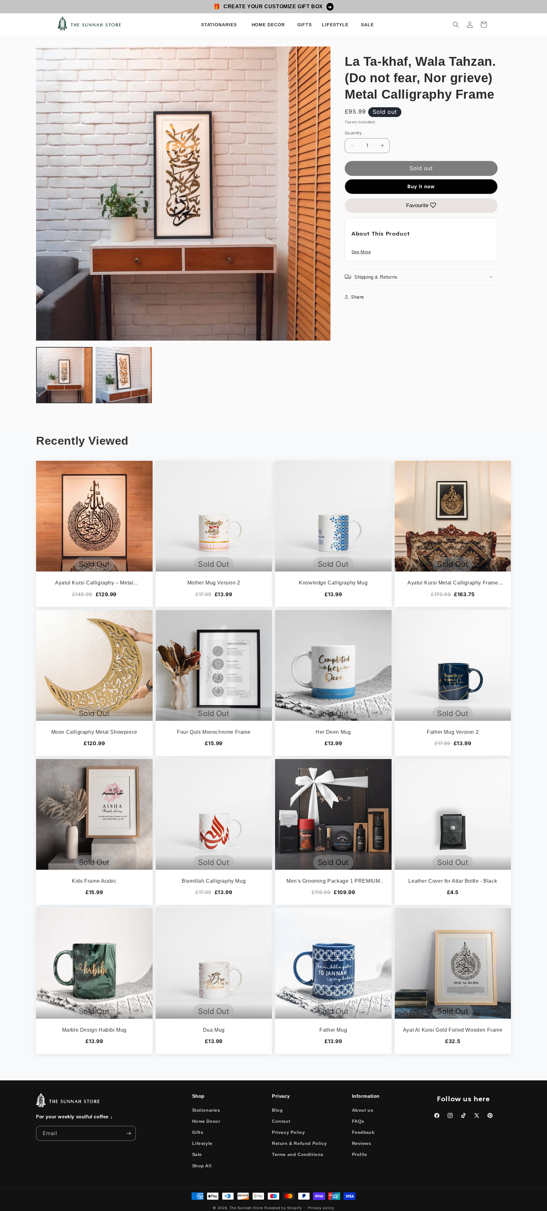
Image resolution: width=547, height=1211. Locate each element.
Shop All (202, 1165)
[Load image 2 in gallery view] (124, 375)
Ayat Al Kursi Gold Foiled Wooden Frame (453, 1030)
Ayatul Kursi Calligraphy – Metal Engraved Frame (94, 583)
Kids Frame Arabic (94, 881)
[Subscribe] (128, 1133)
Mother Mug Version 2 (213, 582)
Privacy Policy (288, 1132)
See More (361, 251)
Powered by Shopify (283, 1208)
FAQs (358, 1121)
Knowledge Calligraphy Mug (333, 582)
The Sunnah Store (246, 1208)
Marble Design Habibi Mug (94, 1030)
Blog (277, 1110)
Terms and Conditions (298, 1154)
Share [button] (357, 297)
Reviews (361, 1143)
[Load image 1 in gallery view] (64, 375)
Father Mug (333, 1030)
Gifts (198, 1132)
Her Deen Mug (333, 732)
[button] (220, 24)
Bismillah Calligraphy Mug (214, 881)
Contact (281, 1121)
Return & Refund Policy (299, 1143)
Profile (359, 1154)
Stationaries (206, 1110)
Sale (197, 1154)
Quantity (353, 132)
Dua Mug (214, 1030)
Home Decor (206, 1121)
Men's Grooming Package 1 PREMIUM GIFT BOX (333, 881)
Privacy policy (321, 1208)
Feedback (363, 1132)
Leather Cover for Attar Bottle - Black (452, 881)
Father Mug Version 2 (453, 732)
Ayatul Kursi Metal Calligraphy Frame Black (452, 583)
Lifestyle (202, 1143)
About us (363, 1110)
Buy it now (421, 186)
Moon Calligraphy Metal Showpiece (94, 732)
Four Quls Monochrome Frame (214, 732)
